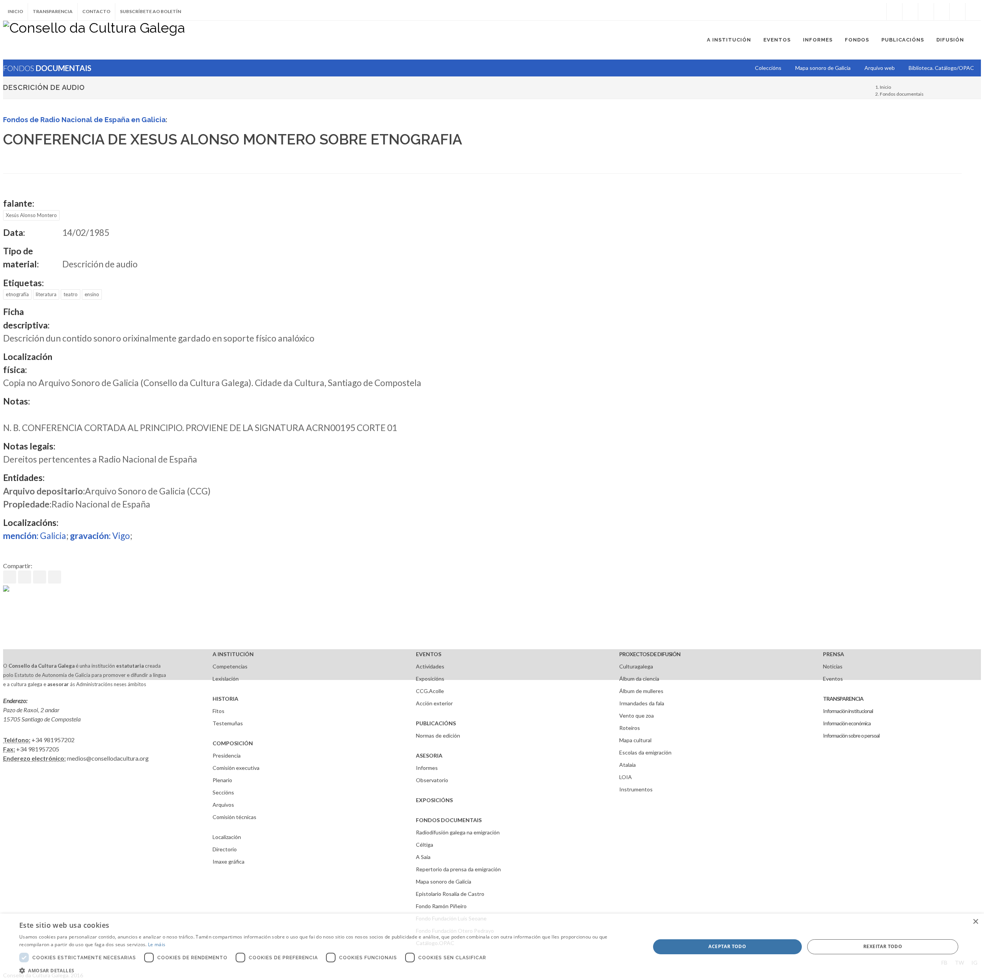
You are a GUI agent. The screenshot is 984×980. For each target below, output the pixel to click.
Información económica (847, 723)
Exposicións (430, 678)
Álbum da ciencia (639, 678)
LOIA (625, 777)
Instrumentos (636, 789)
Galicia (34, 535)
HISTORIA (225, 698)
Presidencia (227, 755)
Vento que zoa (636, 715)
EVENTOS (428, 654)
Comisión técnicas (234, 817)
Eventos (833, 678)
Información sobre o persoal (851, 735)
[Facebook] (894, 11)
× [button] (975, 922)
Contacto (96, 11)
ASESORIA (429, 755)
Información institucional (848, 711)
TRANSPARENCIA (843, 698)
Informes (427, 767)
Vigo (100, 535)
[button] (325, 970)
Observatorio (432, 780)
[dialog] (492, 947)
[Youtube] (941, 11)
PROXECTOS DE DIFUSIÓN (649, 654)
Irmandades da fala (641, 703)
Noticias (833, 666)
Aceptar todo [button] (727, 946)
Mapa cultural (635, 740)
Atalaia (627, 764)
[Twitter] (910, 11)
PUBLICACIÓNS (436, 723)
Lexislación (226, 678)
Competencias (230, 666)
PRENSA (833, 654)
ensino (92, 294)
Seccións (223, 792)
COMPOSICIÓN (233, 743)
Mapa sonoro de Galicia (443, 881)
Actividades (430, 666)
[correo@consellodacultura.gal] (973, 11)
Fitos (218, 711)
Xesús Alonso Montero (31, 215)
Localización (227, 837)
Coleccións (768, 68)
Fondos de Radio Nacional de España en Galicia (84, 120)
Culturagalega (636, 666)
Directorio (225, 849)
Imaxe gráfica (228, 861)
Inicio (15, 11)
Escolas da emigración (645, 752)
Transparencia (53, 11)
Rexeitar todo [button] (882, 946)
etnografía (17, 294)
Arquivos (223, 804)
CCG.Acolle (430, 691)
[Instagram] (878, 11)
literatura (46, 294)
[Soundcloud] (926, 11)
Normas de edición (438, 735)
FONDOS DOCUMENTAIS (449, 820)
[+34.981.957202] (957, 11)
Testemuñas (228, 723)
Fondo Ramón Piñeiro (441, 906)
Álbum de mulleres (641, 691)
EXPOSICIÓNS (434, 800)
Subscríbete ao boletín (150, 11)
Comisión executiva (236, 767)
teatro (70, 294)
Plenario (222, 780)
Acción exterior (434, 703)
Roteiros (629, 728)
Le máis (156, 944)
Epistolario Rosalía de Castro (450, 893)
